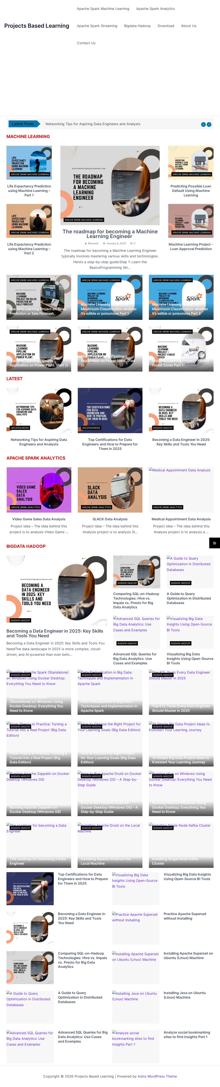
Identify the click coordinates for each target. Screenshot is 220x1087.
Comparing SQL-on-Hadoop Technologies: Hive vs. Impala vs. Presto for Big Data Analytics (136, 600)
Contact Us (86, 43)
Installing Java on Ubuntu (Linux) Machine (185, 995)
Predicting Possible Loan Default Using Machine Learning (191, 190)
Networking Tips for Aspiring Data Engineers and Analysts (39, 441)
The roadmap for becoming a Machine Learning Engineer (110, 234)
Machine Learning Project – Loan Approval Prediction (191, 246)
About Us (188, 26)
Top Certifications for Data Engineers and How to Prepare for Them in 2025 (110, 444)
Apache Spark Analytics (155, 8)
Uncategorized (20, 428)
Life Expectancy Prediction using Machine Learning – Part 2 (29, 248)
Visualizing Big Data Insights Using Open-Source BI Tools (190, 658)
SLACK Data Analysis (110, 519)
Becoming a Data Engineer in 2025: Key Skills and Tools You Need (181, 441)
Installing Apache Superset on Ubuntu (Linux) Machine (188, 955)
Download (166, 26)
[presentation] (203, 124)
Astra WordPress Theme (157, 1076)
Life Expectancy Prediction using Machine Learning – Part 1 (29, 190)
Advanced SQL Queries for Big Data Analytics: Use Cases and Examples (135, 658)
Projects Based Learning (36, 25)
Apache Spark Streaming (97, 26)
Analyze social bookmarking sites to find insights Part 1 (187, 1034)
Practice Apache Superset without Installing (185, 916)
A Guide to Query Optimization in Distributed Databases (189, 598)
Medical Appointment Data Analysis (181, 519)
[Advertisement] (110, 84)
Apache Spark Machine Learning (103, 8)
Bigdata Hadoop (137, 26)
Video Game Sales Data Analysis (39, 519)
